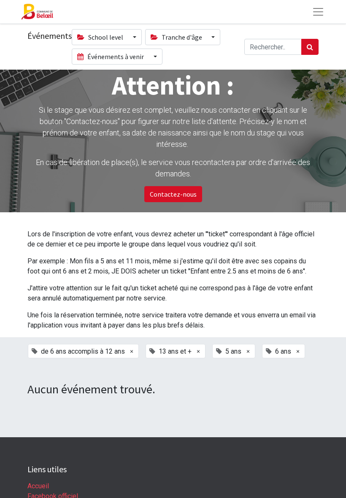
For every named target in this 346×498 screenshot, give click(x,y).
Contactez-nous (173, 194)
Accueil (38, 486)
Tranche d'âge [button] (181, 37)
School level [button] (105, 37)
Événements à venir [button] (115, 56)
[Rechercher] (310, 47)
